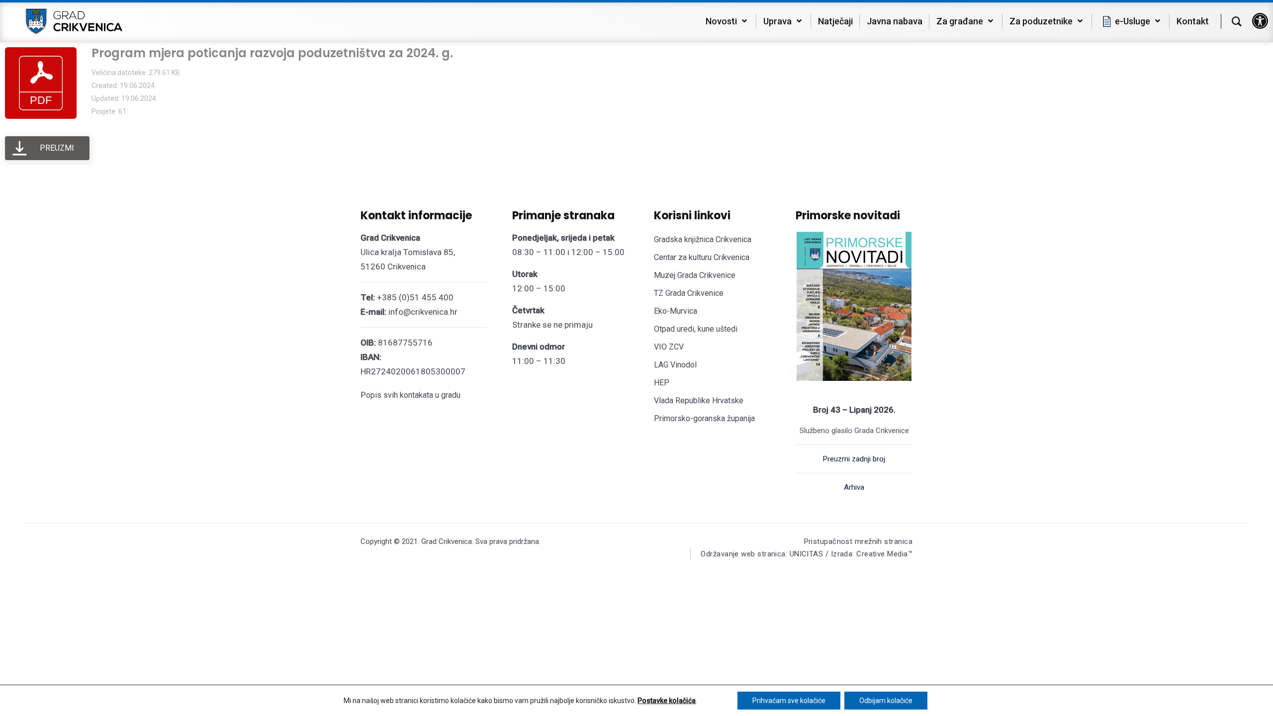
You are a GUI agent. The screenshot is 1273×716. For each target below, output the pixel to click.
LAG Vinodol (675, 364)
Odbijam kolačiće (885, 701)
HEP (661, 382)
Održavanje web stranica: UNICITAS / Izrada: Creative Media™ (806, 553)
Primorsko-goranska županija (704, 418)
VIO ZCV (669, 347)
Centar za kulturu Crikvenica (701, 257)
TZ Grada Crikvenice (689, 293)
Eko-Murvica (675, 311)
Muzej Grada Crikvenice (694, 275)
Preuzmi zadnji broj (854, 458)
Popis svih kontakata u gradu (410, 395)
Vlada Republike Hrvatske (698, 400)
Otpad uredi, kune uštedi (695, 329)
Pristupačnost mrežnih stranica (858, 541)
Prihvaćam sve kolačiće (788, 701)
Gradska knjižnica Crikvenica (702, 239)
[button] (1260, 21)
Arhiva (854, 487)
